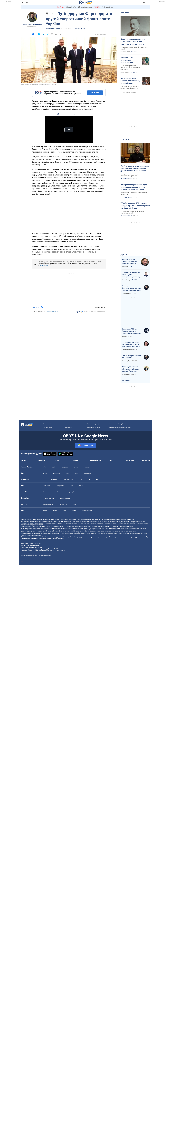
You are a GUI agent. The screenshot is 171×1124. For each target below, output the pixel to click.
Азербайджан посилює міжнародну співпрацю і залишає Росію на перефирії (131, 369)
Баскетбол (56, 473)
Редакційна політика (52, 311)
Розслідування (95, 461)
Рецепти (45, 492)
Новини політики (90, 311)
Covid (74, 504)
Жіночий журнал (87, 510)
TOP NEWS (125, 139)
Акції (71, 485)
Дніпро (76, 467)
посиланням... (44, 265)
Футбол (45, 473)
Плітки (55, 510)
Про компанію (47, 424)
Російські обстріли (108, 7)
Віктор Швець (126, 266)
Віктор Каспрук (126, 280)
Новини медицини (48, 504)
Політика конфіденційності (117, 424)
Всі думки (125, 380)
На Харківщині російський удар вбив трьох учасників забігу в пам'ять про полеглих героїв (134, 187)
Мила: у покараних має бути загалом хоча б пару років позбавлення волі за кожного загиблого (132, 288)
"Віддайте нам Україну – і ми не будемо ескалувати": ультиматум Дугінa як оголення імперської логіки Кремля (131, 275)
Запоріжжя (64, 467)
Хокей (67, 473)
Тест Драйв (46, 485)
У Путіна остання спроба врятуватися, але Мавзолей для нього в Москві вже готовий (129, 261)
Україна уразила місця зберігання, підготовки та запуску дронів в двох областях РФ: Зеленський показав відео (135, 168)
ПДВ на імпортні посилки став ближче (131, 357)
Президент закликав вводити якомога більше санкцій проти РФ (133, 175)
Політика (41, 461)
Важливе (125, 12)
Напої (55, 492)
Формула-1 (87, 473)
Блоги (110, 461)
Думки (124, 254)
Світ (57, 461)
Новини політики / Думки (53, 28)
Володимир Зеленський (32, 24)
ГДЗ (44, 479)
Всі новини (146, 461)
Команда (68, 424)
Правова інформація (93, 424)
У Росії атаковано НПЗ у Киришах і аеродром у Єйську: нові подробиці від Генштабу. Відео (135, 205)
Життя (75, 461)
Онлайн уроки (68, 479)
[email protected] (44, 550)
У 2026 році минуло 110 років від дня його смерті (134, 48)
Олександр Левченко (128, 374)
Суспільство (129, 461)
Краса (64, 510)
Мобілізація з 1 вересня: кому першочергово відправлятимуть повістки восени (128, 60)
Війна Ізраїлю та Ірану (85, 7)
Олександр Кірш (126, 293)
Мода (74, 510)
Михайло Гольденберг (128, 349)
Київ (44, 467)
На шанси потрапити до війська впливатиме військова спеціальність (131, 67)
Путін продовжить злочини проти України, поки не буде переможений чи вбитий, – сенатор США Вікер (130, 80)
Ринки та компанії (48, 498)
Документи (68, 427)
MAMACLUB (63, 504)
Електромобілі (60, 485)
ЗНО (89, 479)
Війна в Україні (71, 7)
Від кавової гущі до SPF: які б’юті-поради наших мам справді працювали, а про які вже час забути (131, 344)
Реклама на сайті (48, 427)
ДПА (80, 479)
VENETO (97, 7)
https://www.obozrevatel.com (86, 519)
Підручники (54, 479)
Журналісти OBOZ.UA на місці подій (120, 427)
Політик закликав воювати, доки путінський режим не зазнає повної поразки (130, 88)
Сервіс (81, 485)
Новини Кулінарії (69, 492)
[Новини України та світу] (79, 312)
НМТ (97, 479)
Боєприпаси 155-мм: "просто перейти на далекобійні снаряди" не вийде (131, 331)
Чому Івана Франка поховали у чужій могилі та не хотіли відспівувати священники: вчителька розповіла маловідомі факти (134, 41)
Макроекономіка (65, 498)
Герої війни (60, 7)
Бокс (76, 473)
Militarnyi (124, 336)
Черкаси (87, 467)
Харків (53, 467)
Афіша (45, 510)
